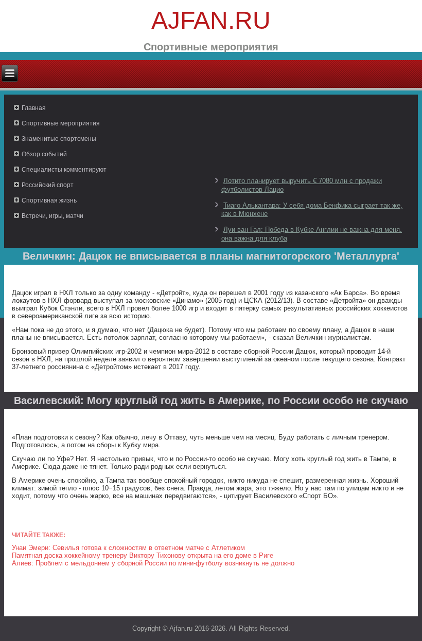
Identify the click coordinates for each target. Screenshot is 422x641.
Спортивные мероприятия (61, 123)
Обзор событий (44, 154)
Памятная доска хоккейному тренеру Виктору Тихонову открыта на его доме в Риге (142, 555)
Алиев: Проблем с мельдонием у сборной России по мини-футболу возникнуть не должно (153, 563)
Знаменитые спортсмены (59, 138)
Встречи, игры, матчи (52, 215)
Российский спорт (48, 185)
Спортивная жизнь (49, 200)
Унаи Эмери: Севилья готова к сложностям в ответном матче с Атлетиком (128, 548)
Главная (34, 108)
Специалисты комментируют (64, 169)
